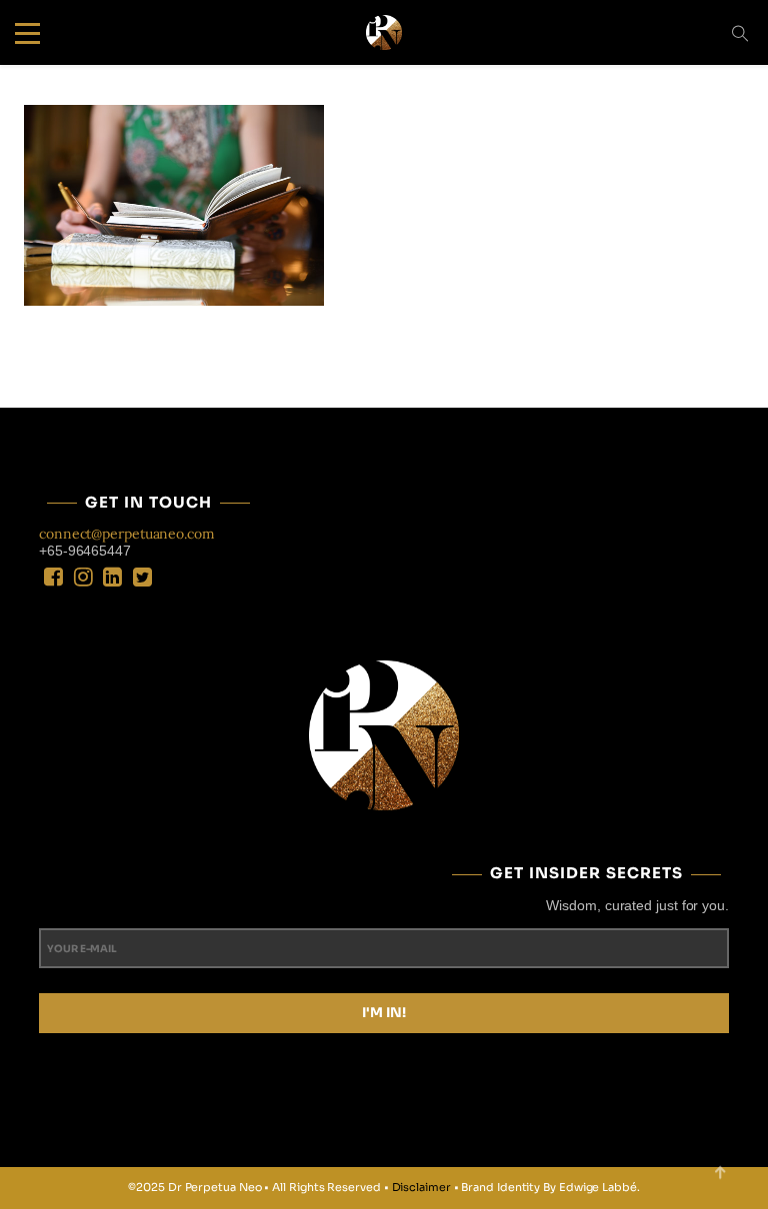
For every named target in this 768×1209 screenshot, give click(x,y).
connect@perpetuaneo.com (127, 534)
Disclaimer (421, 1187)
